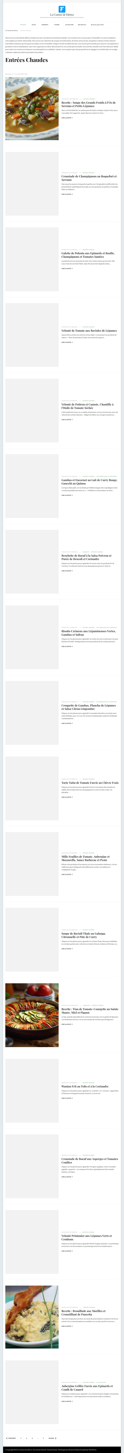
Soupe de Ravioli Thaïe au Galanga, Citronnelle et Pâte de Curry (84, 935)
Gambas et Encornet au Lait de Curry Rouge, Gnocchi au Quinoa (90, 481)
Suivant (51, 1438)
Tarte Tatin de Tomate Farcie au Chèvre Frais (90, 782)
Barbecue (86, 552)
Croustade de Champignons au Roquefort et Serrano (89, 177)
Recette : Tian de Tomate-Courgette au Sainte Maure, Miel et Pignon (90, 1010)
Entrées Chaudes (89, 99)
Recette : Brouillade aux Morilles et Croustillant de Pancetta (83, 1312)
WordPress (92, 1450)
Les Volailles (101, 1382)
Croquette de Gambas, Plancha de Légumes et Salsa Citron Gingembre (89, 707)
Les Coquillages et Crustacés (106, 476)
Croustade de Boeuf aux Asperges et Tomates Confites (90, 1160)
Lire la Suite (66, 118)
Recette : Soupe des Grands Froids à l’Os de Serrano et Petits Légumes (89, 104)
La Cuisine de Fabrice (62, 14)
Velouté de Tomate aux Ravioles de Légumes (89, 330)
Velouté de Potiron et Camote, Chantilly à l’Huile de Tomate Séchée (88, 405)
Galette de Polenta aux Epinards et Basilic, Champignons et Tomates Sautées (88, 254)
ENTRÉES (23, 24)
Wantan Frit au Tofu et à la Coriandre (85, 1086)
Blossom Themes (74, 1450)
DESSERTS (45, 24)
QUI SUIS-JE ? (82, 24)
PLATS (34, 24)
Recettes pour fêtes (97, 24)
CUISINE (56, 24)
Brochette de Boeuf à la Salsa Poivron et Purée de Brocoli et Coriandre (86, 557)
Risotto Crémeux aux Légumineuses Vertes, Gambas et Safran (89, 632)
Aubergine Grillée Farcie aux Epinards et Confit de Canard (87, 1387)
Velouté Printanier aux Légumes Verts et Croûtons (87, 1237)
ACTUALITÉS (69, 24)
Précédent (12, 1438)
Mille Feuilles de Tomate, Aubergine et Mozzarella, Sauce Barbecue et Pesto (86, 858)
